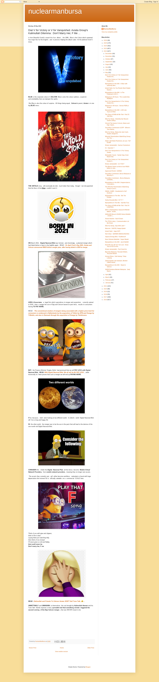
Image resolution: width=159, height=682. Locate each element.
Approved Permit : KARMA (113, 171)
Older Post (90, 648)
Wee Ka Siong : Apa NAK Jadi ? (115, 226)
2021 (105, 286)
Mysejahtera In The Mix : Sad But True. (117, 203)
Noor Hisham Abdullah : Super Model (117, 239)
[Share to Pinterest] (64, 641)
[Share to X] (60, 641)
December (108, 53)
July (106, 67)
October (108, 59)
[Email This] (55, 641)
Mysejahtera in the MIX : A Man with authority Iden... (116, 84)
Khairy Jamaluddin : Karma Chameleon (117, 145)
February (108, 280)
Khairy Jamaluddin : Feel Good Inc (116, 249)
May (106, 72)
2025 (105, 43)
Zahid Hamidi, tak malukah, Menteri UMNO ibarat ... (116, 261)
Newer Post (32, 648)
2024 (105, 46)
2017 (105, 297)
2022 (105, 51)
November (108, 56)
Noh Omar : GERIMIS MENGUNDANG (117, 234)
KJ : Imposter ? (109, 148)
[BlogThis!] (58, 641)
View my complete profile (109, 32)
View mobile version (61, 651)
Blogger (88, 667)
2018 (105, 294)
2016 (105, 299)
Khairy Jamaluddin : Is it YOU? (114, 164)
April (107, 274)
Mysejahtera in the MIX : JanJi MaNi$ (117, 242)
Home (62, 648)
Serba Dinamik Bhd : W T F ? (114, 200)
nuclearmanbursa (55, 11)
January (108, 283)
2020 (105, 289)
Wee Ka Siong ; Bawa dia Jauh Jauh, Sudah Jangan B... (117, 132)
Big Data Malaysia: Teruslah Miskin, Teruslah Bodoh (116, 252)
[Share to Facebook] (62, 641)
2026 (105, 40)
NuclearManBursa (110, 29)
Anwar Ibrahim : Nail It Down (114, 218)
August (107, 64)
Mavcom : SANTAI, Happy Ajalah (115, 228)
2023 (105, 48)
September (109, 62)
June (107, 70)
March (107, 277)
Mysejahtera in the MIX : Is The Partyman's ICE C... (114, 93)
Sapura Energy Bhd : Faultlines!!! (115, 236)
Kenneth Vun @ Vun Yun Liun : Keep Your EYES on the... (116, 245)
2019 (105, 291)
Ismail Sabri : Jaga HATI (112, 231)
